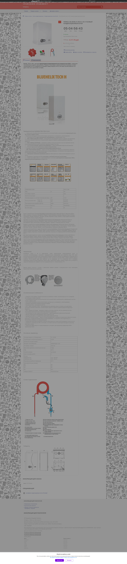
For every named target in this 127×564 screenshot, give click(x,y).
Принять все (59, 560)
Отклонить (69, 560)
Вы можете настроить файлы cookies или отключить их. (63, 557)
